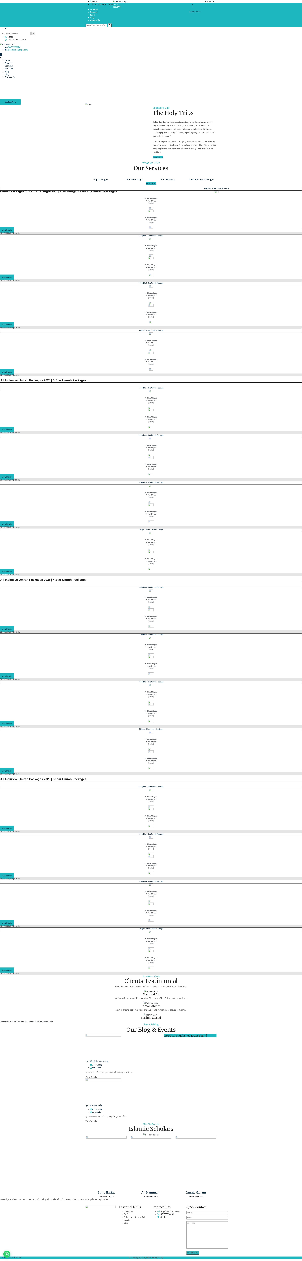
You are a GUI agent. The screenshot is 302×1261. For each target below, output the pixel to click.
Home (115, 4)
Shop (92, 15)
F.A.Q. (126, 1214)
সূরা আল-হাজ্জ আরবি (94, 1105)
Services (94, 9)
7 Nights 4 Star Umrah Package (151, 530)
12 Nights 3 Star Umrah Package (151, 236)
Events (127, 1220)
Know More (194, 11)
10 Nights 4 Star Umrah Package (151, 482)
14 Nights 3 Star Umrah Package (216, 188)
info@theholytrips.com (206, 7)
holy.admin (96, 1068)
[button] (6, 1254)
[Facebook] (105, 1189)
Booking (94, 12)
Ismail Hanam (196, 1192)
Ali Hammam (151, 1192)
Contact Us (95, 20)
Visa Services (168, 179)
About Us (117, 7)
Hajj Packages (100, 179)
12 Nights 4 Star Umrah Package (151, 435)
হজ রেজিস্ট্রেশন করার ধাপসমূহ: (97, 1061)
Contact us (128, 1211)
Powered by (11, 1257)
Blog (92, 17)
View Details (91, 1077)
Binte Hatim (106, 1192)
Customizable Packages (201, 179)
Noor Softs (168, 1258)
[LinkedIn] (106, 1189)
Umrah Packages (134, 179)
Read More (158, 157)
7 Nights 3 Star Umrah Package (151, 330)
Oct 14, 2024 (97, 1065)
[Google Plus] (108, 1189)
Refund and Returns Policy (135, 1217)
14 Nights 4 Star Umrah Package (151, 388)
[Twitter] (104, 1189)
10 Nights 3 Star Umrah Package (151, 283)
